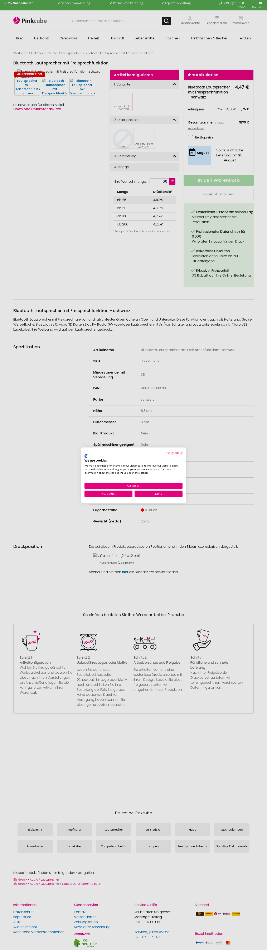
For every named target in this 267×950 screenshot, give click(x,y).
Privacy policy (173, 453)
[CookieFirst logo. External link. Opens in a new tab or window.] (86, 456)
